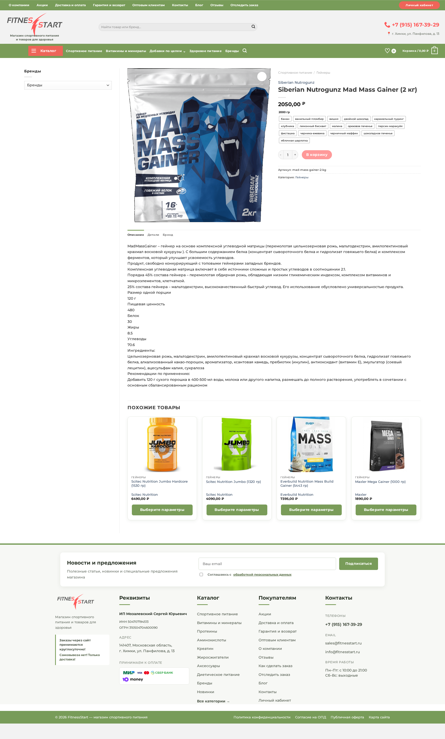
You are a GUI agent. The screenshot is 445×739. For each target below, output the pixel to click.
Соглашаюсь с (250, 574)
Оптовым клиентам (148, 5)
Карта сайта (379, 717)
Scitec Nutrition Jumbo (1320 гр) (233, 482)
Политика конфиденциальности (262, 717)
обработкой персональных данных (262, 574)
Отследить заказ (244, 5)
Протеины (207, 631)
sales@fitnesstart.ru (343, 643)
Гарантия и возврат (109, 5)
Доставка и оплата (70, 5)
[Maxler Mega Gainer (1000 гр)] (386, 444)
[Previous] (128, 470)
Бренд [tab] (168, 235)
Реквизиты (134, 598)
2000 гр (284, 112)
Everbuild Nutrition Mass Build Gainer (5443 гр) (306, 484)
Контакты (180, 5)
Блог (199, 5)
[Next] (420, 470)
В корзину (317, 155)
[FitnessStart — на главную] (82, 602)
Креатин (205, 648)
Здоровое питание (206, 51)
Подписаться (358, 563)
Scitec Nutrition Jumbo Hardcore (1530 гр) (159, 484)
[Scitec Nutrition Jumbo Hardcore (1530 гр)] (162, 444)
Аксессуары (208, 666)
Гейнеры (323, 72)
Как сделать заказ (276, 666)
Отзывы (216, 5)
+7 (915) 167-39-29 (343, 624)
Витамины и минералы (126, 51)
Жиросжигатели (213, 657)
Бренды (232, 51)
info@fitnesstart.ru (342, 652)
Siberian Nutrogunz (296, 82)
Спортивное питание (84, 51)
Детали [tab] (153, 235)
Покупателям (277, 598)
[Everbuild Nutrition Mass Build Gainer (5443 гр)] (311, 444)
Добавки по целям (168, 51)
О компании (19, 5)
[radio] (285, 118)
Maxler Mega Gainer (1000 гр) (380, 482)
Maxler (360, 495)
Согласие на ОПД (310, 717)
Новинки (205, 692)
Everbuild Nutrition (296, 495)
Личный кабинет (419, 5)
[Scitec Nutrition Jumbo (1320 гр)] (236, 444)
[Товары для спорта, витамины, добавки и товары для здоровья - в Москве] (34, 25)
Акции (42, 5)
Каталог (208, 598)
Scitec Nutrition (144, 495)
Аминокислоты (211, 640)
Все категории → (213, 701)
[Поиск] (244, 51)
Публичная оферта (347, 717)
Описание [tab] (135, 235)
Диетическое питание (218, 674)
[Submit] (253, 27)
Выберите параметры (162, 509)
